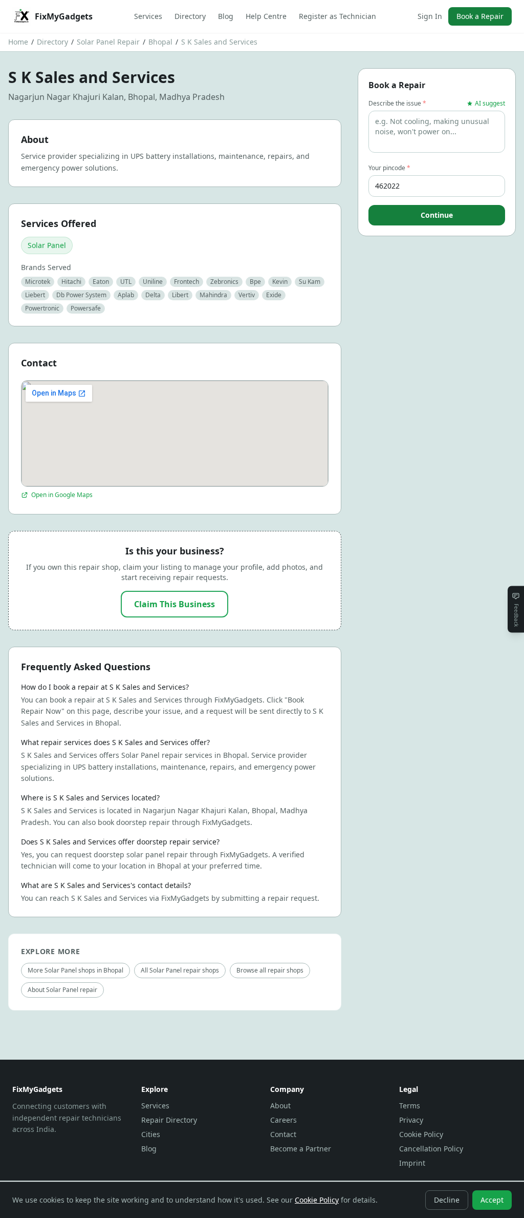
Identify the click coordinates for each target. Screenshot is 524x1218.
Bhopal (160, 42)
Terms (409, 1105)
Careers (283, 1120)
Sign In (430, 16)
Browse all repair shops (269, 970)
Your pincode (389, 168)
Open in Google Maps (62, 495)
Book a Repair (480, 16)
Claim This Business (174, 604)
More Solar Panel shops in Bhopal (75, 970)
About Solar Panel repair (62, 989)
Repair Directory (169, 1120)
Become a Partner (300, 1148)
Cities (150, 1134)
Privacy (411, 1120)
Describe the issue (397, 103)
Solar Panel (47, 245)
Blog (225, 16)
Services (148, 16)
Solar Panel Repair (108, 42)
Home (18, 42)
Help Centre (266, 16)
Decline (447, 1200)
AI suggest (490, 103)
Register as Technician (337, 16)
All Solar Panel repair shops (180, 970)
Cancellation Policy (431, 1148)
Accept (492, 1200)
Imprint (412, 1163)
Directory (190, 16)
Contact (283, 1134)
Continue (437, 215)
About (280, 1105)
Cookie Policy (421, 1134)
